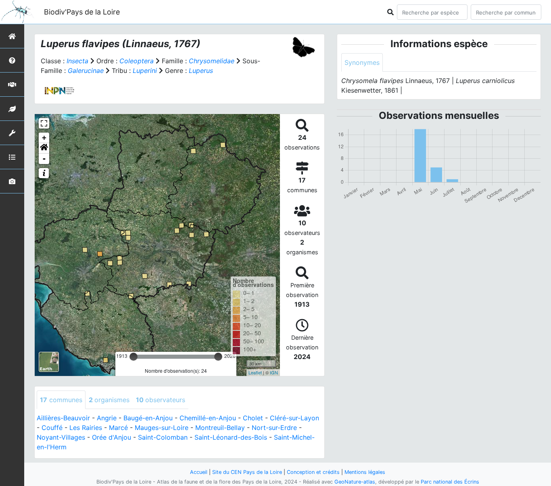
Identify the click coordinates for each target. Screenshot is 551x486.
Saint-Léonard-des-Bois (230, 437)
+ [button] (44, 137)
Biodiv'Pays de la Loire (82, 12)
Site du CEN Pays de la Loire (247, 472)
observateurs (160, 400)
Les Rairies (85, 428)
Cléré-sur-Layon (294, 418)
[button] (44, 148)
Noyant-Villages (61, 437)
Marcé (118, 428)
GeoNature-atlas (354, 482)
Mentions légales (364, 472)
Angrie (107, 418)
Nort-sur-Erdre (274, 428)
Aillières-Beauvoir (63, 418)
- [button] (44, 158)
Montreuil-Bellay (220, 428)
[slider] (133, 357)
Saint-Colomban (163, 437)
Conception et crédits (313, 472)
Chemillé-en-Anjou (207, 418)
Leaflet (255, 372)
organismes (109, 400)
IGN (274, 372)
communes (61, 400)
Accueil (198, 472)
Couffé (52, 428)
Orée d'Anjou (111, 437)
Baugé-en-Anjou (148, 418)
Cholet (253, 418)
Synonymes (362, 62)
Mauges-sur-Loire (161, 428)
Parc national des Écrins (450, 482)
